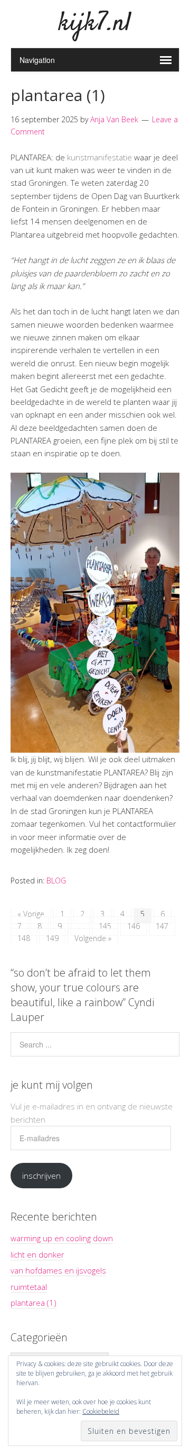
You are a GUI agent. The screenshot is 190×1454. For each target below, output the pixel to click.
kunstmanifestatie (99, 157)
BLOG (56, 880)
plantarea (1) (58, 95)
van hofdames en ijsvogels (58, 1270)
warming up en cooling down (62, 1238)
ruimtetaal (29, 1286)
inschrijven (41, 1175)
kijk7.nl (95, 23)
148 (23, 938)
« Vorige (30, 914)
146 (133, 926)
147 (162, 926)
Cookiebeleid (100, 1411)
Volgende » (92, 938)
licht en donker (37, 1254)
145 (105, 926)
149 (52, 938)
